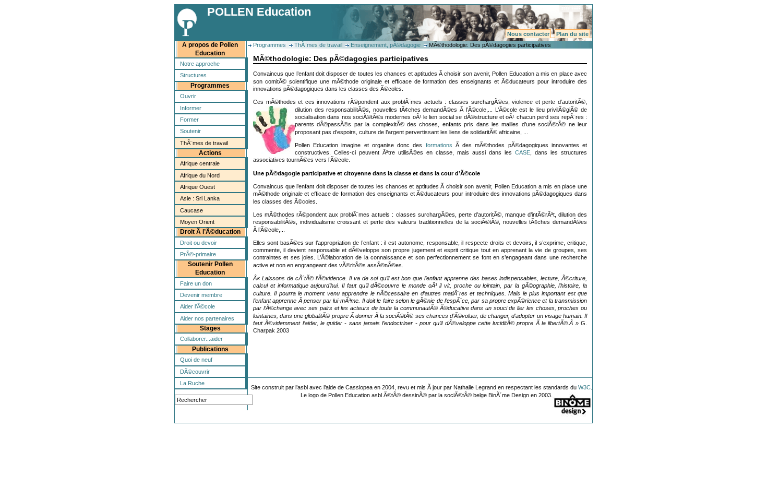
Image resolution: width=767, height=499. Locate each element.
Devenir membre (201, 295)
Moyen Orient (197, 222)
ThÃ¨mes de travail (204, 143)
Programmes (210, 85)
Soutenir (190, 131)
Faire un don (196, 283)
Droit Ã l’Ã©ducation (210, 231)
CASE (522, 152)
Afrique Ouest (197, 187)
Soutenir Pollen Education (210, 268)
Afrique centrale (200, 163)
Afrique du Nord (200, 175)
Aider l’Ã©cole (197, 306)
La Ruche (192, 383)
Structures (193, 75)
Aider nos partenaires (207, 318)
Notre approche (200, 64)
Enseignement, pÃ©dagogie (386, 45)
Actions (210, 153)
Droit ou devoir (198, 243)
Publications (210, 349)
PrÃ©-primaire (198, 254)
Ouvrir (188, 96)
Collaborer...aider (201, 339)
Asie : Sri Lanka (200, 198)
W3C (584, 387)
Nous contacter (528, 34)
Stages (210, 328)
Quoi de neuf (196, 360)
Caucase (191, 210)
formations (439, 145)
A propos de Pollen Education (210, 49)
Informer (190, 108)
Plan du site (572, 34)
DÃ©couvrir (195, 372)
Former (189, 119)
